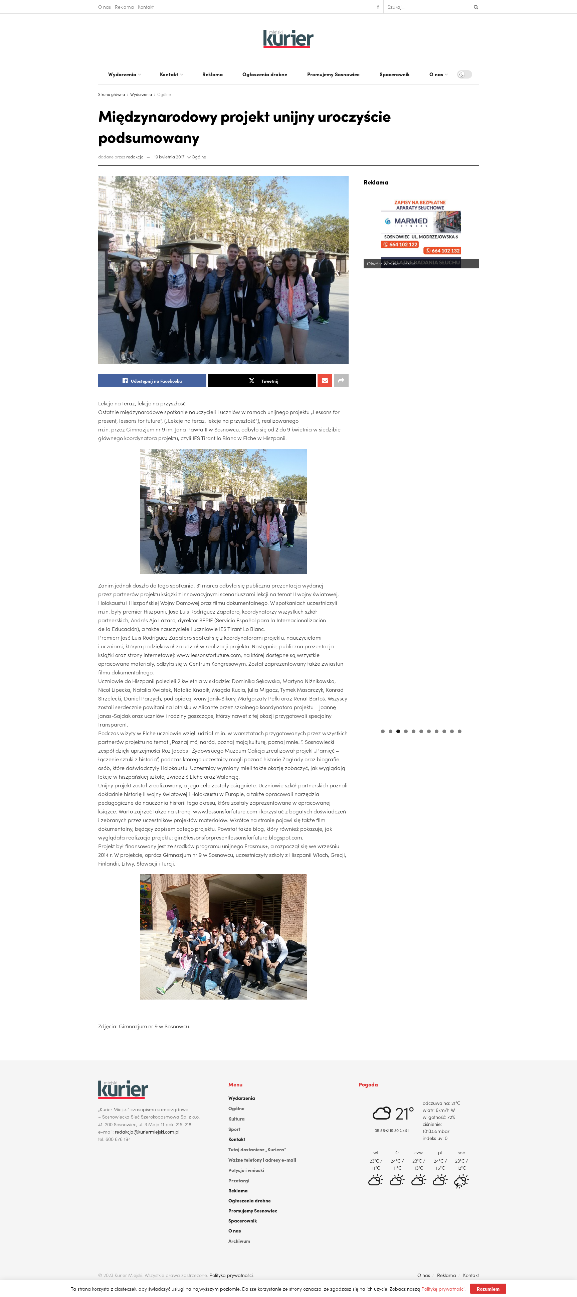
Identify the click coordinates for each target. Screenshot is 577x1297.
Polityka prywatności (231, 1275)
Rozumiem (488, 1288)
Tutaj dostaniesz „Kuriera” (257, 1149)
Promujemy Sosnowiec (333, 74)
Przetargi (238, 1180)
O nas (104, 6)
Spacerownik (395, 74)
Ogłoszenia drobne (264, 74)
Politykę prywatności (442, 1288)
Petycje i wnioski (246, 1170)
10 (452, 731)
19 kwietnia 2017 (169, 156)
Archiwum (239, 1241)
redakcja (135, 156)
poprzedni (372, 460)
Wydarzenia (122, 74)
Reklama (124, 6)
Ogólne (164, 94)
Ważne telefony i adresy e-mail (262, 1159)
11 (459, 731)
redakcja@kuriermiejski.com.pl (147, 1131)
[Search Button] (474, 6)
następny (470, 460)
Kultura (236, 1118)
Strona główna (111, 94)
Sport (234, 1129)
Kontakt (146, 6)
